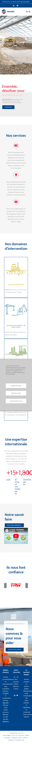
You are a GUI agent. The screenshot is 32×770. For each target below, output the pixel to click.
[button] (5, 585)
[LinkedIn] (14, 695)
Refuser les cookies (16, 393)
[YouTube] (17, 695)
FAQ (23, 740)
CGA (13, 735)
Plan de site (21, 735)
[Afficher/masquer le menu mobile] (27, 11)
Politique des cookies (16, 738)
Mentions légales (7, 735)
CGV (16, 735)
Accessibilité (18, 740)
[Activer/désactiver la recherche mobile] (29, 11)
